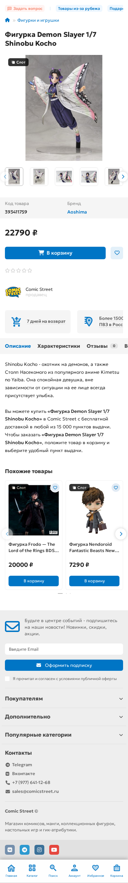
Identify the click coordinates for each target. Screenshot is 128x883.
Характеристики (58, 346)
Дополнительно (27, 716)
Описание (18, 346)
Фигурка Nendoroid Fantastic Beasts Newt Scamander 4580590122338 (93, 548)
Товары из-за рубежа (79, 8)
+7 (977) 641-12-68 (31, 782)
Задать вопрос (27, 8)
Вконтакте (23, 773)
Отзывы (101, 346)
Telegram (22, 765)
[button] (5, 177)
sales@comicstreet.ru (35, 791)
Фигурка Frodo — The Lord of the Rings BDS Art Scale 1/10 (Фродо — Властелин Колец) (32, 548)
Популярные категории (38, 734)
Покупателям (24, 698)
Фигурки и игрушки (38, 20)
